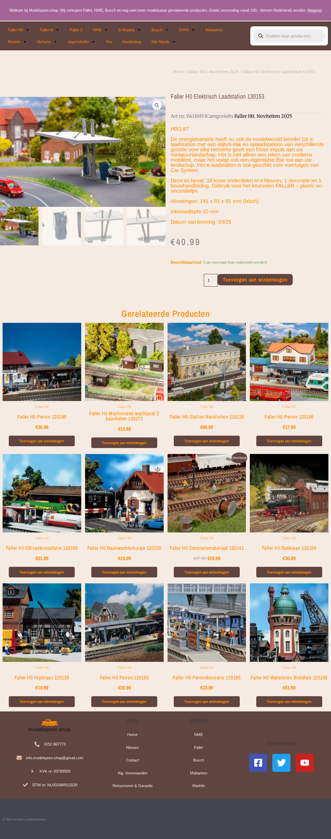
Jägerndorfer (78, 42)
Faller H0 (15, 30)
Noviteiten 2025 (224, 71)
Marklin (14, 42)
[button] (157, 105)
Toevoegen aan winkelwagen (255, 279)
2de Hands (160, 42)
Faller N (46, 30)
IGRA (184, 30)
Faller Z (76, 30)
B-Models (126, 30)
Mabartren (214, 30)
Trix (109, 42)
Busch (157, 30)
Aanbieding (131, 42)
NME (97, 30)
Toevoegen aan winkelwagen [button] (41, 441)
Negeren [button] (314, 10)
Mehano (44, 42)
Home (179, 71)
